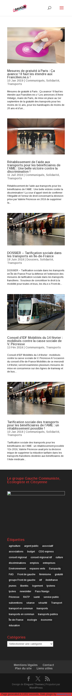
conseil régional (18, 557)
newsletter (25, 591)
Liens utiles (45, 668)
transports (42, 608)
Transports (14, 84)
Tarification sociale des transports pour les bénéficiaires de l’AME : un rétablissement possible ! (33, 425)
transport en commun (21, 608)
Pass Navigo (42, 591)
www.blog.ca (64, 694)
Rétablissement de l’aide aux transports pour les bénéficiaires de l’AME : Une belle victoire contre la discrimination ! (33, 166)
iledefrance (52, 580)
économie (46, 619)
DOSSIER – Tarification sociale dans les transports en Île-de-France (34, 254)
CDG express (46, 551)
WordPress (36, 687)
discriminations (17, 563)
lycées (12, 591)
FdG (11, 574)
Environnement (17, 568)
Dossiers (32, 259)
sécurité (42, 602)
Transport (56, 602)
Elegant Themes (34, 684)
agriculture (14, 546)
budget (31, 551)
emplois (34, 563)
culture (59, 557)
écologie (32, 619)
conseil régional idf (41, 557)
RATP (26, 597)
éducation (14, 625)
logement (37, 585)
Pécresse (14, 597)
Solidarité (52, 80)
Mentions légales (26, 665)
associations (16, 551)
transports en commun (21, 614)
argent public (31, 546)
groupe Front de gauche (22, 580)
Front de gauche (26, 574)
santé (37, 597)
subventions (16, 602)
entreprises (49, 563)
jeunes (12, 585)
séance (30, 602)
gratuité (59, 574)
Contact (48, 665)
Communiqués (35, 80)
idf (40, 580)
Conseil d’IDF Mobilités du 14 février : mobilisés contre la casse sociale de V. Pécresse (35, 341)
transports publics (48, 614)
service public (51, 597)
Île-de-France (16, 619)
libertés (24, 585)
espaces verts (37, 568)
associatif (47, 546)
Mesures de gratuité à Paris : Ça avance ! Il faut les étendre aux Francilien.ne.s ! (31, 74)
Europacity (55, 568)
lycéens (51, 585)
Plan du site (23, 668)
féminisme (45, 574)
